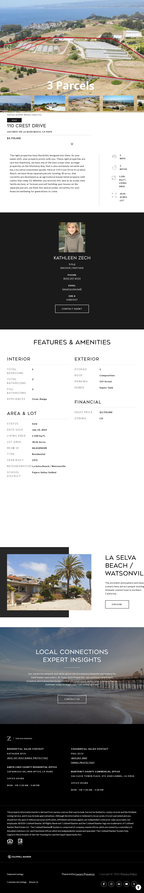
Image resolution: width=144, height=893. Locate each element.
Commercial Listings (17, 882)
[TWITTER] (134, 884)
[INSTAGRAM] (111, 884)
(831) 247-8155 (72, 278)
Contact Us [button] (72, 699)
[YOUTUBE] (126, 884)
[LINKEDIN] (119, 884)
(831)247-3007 (79, 758)
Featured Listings (15, 874)
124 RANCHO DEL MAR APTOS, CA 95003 (30, 771)
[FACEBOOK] (104, 884)
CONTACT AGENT (72, 309)
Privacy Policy (129, 874)
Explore (117, 604)
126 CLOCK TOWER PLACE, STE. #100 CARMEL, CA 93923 (102, 776)
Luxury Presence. (85, 874)
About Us (33, 882)
